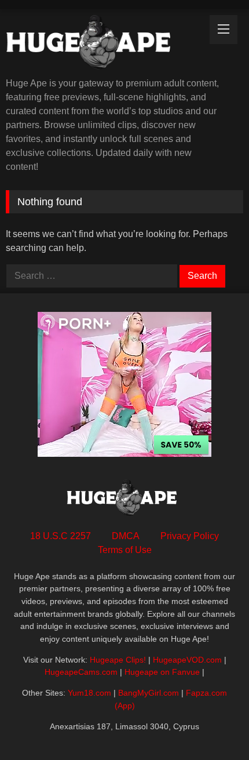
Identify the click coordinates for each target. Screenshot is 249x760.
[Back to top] (213, 725)
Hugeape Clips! (118, 659)
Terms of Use (125, 550)
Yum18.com (89, 692)
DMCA (126, 536)
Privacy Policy (189, 536)
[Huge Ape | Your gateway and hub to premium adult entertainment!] (102, 44)
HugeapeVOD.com (187, 659)
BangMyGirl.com (148, 692)
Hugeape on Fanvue (162, 672)
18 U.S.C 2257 (60, 536)
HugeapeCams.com (81, 672)
